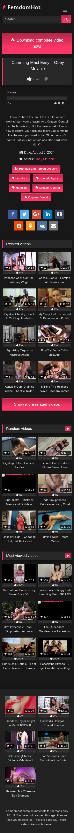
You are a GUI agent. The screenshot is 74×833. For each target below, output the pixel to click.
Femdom (21, 178)
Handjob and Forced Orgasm (38, 168)
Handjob (21, 187)
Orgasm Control (49, 187)
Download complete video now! (39, 43)
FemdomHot (23, 7)
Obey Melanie (45, 159)
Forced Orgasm (50, 178)
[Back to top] (61, 821)
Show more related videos (37, 404)
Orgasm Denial (38, 197)
